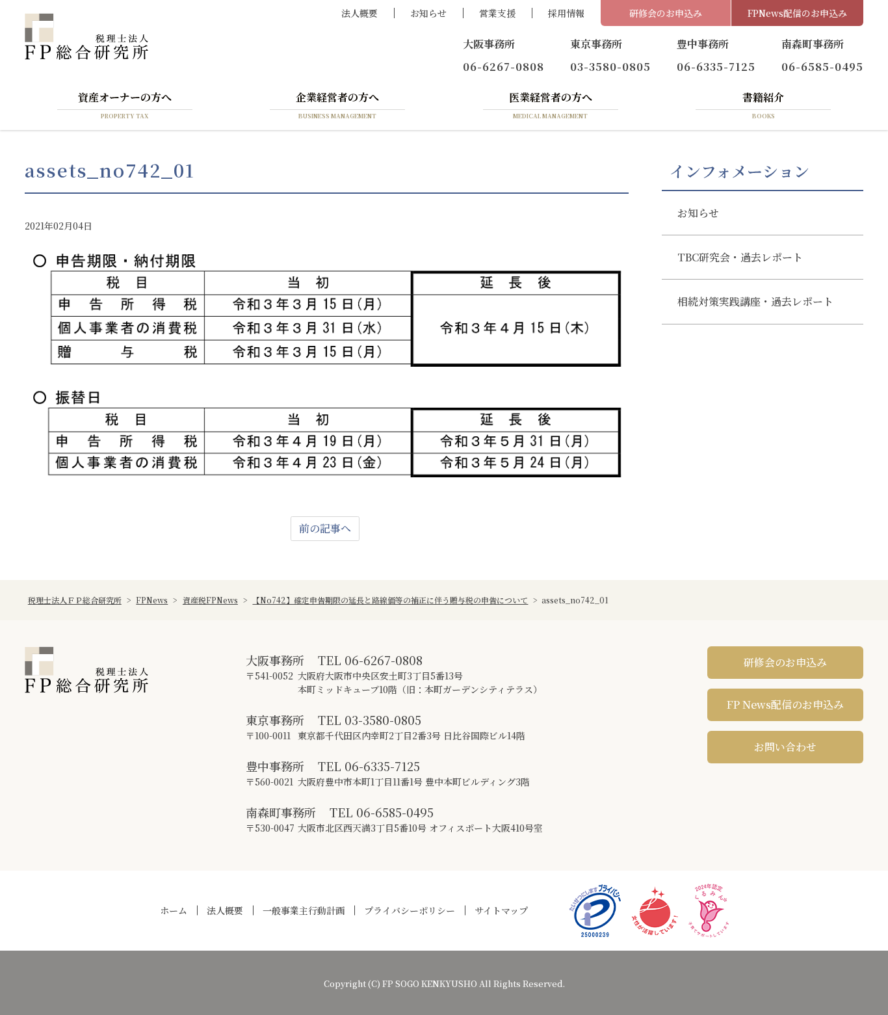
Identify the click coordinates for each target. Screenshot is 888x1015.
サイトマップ (501, 910)
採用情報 (566, 13)
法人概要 (359, 13)
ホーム (173, 910)
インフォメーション (739, 171)
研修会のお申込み (665, 13)
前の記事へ (325, 528)
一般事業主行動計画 (304, 910)
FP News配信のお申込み (785, 704)
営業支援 (497, 13)
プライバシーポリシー (409, 910)
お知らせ (428, 13)
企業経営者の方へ (337, 105)
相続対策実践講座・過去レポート (755, 301)
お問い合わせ (785, 746)
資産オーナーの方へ (125, 105)
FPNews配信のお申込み (797, 13)
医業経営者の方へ (550, 105)
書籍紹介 (763, 105)
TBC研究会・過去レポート (740, 257)
